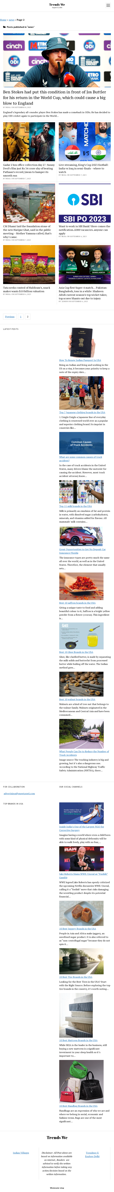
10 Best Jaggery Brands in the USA (77, 928)
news (11, 19)
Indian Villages (21, 1152)
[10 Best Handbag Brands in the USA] (81, 1082)
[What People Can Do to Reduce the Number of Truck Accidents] (81, 734)
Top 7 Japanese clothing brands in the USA (82, 412)
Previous (9, 316)
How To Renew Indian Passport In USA (80, 360)
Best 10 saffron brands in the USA (77, 602)
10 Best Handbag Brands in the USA (78, 1106)
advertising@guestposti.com (19, 793)
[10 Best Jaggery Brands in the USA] (81, 914)
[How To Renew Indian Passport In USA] (81, 343)
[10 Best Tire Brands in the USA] (81, 961)
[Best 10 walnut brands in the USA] (81, 685)
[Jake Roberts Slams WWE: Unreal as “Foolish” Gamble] (81, 859)
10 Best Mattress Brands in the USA (78, 1040)
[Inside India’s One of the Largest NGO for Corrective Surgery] (81, 813)
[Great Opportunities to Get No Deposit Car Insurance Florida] (81, 536)
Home (3, 19)
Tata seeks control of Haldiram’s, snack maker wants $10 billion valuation (26, 289)
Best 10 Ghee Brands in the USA (76, 652)
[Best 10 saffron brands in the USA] (81, 587)
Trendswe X (92, 1152)
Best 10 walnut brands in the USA (77, 699)
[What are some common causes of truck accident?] (81, 443)
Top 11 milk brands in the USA (75, 506)
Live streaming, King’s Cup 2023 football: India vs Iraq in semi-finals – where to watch (83, 168)
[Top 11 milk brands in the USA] (81, 492)
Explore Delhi (92, 1156)
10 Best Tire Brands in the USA (75, 977)
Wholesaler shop (57, 1188)
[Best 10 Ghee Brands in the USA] (81, 636)
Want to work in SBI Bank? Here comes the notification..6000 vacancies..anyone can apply (84, 229)
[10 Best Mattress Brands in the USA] (76, 1016)
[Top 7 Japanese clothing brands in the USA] (81, 393)
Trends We (57, 4)
